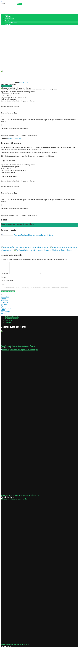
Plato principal (5, 312)
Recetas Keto (9, 18)
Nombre (4, 277)
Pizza (3, 310)
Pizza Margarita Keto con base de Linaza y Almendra (18, 346)
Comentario (5, 274)
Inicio (6, 15)
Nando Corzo (23, 82)
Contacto (8, 24)
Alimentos (8, 17)
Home (7, 27)
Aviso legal (8, 320)
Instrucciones (13, 226)
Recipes (7, 31)
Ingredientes (5, 226)
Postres (3, 313)
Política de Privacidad (12, 317)
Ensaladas (4, 300)
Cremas (3, 299)
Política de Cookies (11, 319)
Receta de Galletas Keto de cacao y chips (15, 644)
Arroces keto (5, 297)
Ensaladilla (4, 302)
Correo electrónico (7, 281)
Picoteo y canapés (14, 138)
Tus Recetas (12, 22)
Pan (2, 306)
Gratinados (4, 304)
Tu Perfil (7, 20)
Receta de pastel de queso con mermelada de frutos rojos (20, 495)
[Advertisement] (39, 55)
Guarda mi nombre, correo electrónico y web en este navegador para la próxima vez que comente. (35, 288)
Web (2, 284)
